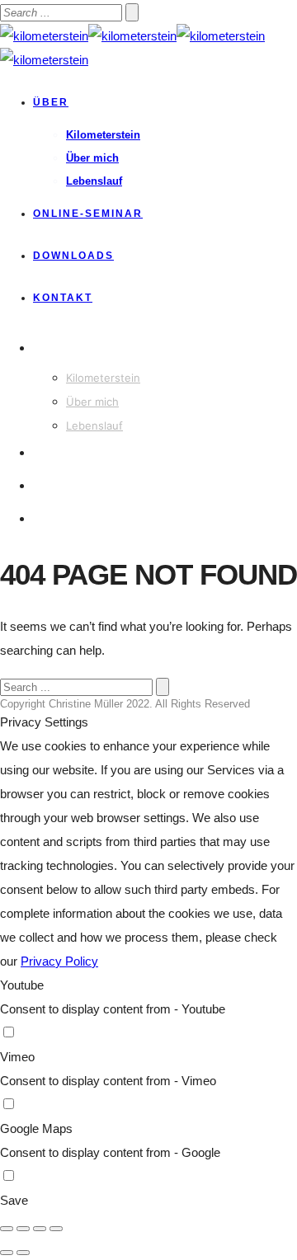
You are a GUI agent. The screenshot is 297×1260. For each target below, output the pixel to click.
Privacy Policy (59, 961)
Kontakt (62, 297)
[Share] (23, 1228)
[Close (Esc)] (6, 1228)
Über (50, 102)
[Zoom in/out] (56, 1228)
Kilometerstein (103, 135)
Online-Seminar (88, 213)
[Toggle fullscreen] (39, 1228)
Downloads (73, 255)
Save (14, 1200)
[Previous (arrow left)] (6, 1252)
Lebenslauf (94, 181)
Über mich (92, 158)
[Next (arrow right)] (23, 1252)
